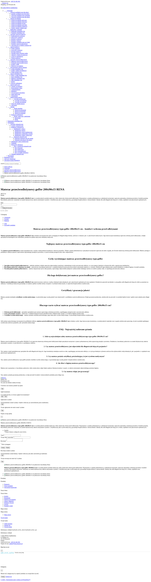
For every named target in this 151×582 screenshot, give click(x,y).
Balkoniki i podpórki (15, 29)
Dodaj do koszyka (6, 208)
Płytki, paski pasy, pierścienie (20, 116)
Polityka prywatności (10, 499)
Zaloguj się (7, 525)
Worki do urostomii (20, 113)
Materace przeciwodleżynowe (19, 61)
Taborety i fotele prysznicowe (19, 55)
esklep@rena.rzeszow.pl (16, 543)
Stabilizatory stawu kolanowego (23, 132)
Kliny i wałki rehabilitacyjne (19, 75)
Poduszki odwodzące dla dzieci (23, 140)
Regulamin (7, 498)
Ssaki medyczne (15, 94)
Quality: (6, 430)
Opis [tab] (5, 223)
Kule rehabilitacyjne (16, 77)
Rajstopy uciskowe (16, 39)
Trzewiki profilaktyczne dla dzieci (20, 17)
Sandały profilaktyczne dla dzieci (20, 14)
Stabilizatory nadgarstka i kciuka (24, 133)
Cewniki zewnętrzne (20, 102)
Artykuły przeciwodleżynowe (17, 59)
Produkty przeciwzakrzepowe (19, 44)
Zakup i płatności (9, 501)
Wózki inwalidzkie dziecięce (19, 22)
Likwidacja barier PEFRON (12, 160)
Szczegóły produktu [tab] (9, 225)
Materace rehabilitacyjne (18, 78)
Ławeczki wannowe (16, 50)
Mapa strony (7, 515)
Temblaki (13, 143)
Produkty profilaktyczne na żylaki (20, 42)
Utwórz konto (8, 527)
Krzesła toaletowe (16, 51)
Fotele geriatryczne (16, 72)
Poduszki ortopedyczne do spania (24, 138)
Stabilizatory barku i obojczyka (23, 135)
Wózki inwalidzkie (14, 18)
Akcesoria (14, 105)
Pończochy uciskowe (17, 37)
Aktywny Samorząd (9, 159)
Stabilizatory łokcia (20, 130)
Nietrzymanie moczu (15, 97)
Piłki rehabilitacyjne (16, 80)
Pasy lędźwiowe (19, 149)
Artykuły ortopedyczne (15, 124)
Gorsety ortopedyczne (17, 126)
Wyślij (7, 447)
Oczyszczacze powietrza (18, 92)
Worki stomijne (16, 108)
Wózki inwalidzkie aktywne (19, 20)
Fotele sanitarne (15, 48)
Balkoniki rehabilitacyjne (18, 31)
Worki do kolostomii (20, 110)
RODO (6, 496)
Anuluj (3, 447)
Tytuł (2, 435)
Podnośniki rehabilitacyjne (15, 121)
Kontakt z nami (8, 506)
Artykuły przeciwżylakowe (17, 34)
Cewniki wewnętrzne (20, 100)
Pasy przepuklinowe (20, 151)
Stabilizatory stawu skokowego (19, 141)
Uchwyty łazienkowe (17, 56)
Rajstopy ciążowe (16, 40)
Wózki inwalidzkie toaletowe (19, 26)
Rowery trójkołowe (16, 83)
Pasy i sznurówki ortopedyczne (21, 146)
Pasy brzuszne (19, 148)
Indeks (3, 379)
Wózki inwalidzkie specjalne (19, 25)
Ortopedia (8, 10)
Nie (2, 396)
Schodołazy (11, 122)
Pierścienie (18, 118)
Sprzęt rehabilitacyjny (15, 74)
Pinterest (6, 220)
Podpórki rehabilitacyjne (18, 33)
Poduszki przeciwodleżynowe (19, 62)
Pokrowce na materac (17, 66)
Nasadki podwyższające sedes (19, 53)
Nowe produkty (8, 486)
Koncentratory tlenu (16, 88)
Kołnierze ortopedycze (17, 127)
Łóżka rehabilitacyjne (17, 69)
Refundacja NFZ (9, 157)
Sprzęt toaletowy (14, 47)
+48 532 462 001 (15, 1)
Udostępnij (7, 217)
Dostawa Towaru (9, 502)
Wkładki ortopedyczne (17, 154)
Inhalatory (14, 91)
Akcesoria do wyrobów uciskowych (21, 45)
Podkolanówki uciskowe (18, 36)
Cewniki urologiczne (18, 99)
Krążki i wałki (15, 64)
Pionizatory (11, 156)
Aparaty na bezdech (16, 86)
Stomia (11, 107)
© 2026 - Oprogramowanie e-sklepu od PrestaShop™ (15, 580)
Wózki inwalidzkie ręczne (18, 23)
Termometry (14, 96)
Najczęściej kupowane (10, 487)
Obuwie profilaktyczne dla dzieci (18, 12)
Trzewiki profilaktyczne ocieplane (20, 15)
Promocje (6, 484)
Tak (2, 388)
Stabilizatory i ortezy (18, 129)
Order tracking (8, 523)
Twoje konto (4, 518)
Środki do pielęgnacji (17, 115)
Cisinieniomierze (15, 89)
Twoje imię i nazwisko (7, 437)
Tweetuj (6, 219)
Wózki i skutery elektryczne (19, 28)
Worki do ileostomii (20, 111)
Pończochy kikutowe (17, 144)
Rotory (13, 81)
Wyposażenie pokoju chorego (17, 67)
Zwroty (6, 504)
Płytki (16, 119)
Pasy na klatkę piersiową (21, 152)
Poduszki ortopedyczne (19, 137)
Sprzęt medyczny (14, 85)
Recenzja (3, 441)
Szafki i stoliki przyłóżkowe (19, 70)
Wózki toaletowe (16, 58)
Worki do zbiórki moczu (18, 103)
